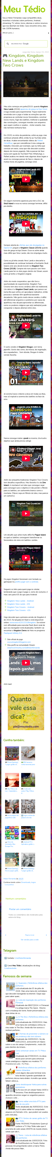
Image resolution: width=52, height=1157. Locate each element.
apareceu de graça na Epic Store (33, 109)
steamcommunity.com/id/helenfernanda (23, 647)
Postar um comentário (20, 909)
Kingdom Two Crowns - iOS (18, 610)
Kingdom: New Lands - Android (20, 601)
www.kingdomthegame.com (19, 642)
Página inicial (29, 935)
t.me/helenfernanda (23, 958)
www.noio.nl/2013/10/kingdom (23, 622)
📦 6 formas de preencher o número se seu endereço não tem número (31, 1035)
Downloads (25, 882)
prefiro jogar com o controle (26, 581)
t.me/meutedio (10, 968)
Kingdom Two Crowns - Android (20, 607)
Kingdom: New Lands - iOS (18, 604)
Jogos (33, 882)
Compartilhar (9, 885)
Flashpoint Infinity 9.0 (13, 633)
